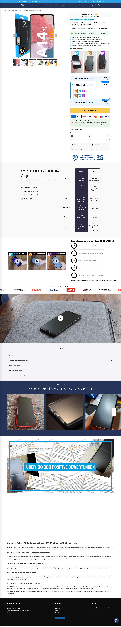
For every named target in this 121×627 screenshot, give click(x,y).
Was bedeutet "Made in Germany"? (17, 375)
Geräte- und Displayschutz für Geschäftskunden (18, 610)
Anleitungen (40, 5)
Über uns (49, 5)
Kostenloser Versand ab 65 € (83, 1)
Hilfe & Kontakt (56, 5)
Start (6, 10)
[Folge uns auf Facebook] (93, 607)
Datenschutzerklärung (60, 608)
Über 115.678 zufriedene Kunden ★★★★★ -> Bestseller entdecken (26, 1)
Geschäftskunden (65, 5)
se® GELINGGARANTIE (76, 5)
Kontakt (9, 612)
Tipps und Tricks (11, 615)
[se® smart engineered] (22, 5)
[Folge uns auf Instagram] (101, 607)
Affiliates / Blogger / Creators (13, 608)
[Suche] (92, 5)
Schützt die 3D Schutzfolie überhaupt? (18, 360)
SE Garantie (105, 1)
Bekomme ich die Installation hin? (17, 355)
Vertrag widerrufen (60, 618)
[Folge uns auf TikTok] (93, 611)
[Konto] (95, 5)
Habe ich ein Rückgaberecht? (16, 370)
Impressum (57, 610)
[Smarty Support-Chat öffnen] (116, 620)
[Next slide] (68, 261)
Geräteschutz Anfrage (12, 606)
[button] (16, 62)
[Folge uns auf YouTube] (108, 607)
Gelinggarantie (58, 615)
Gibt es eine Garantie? (14, 365)
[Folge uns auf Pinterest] (104, 607)
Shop (33, 5)
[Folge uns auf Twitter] (97, 607)
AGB (56, 606)
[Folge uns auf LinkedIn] (97, 611)
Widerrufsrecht (58, 612)
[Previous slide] (6, 261)
